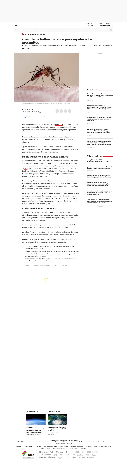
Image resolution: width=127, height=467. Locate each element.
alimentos (49, 254)
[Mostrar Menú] (16, 24)
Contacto (18, 446)
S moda (74, 457)
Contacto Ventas (28, 446)
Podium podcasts (59, 457)
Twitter (61, 111)
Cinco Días (67, 454)
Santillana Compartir (68, 452)
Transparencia (73, 448)
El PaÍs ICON (66, 457)
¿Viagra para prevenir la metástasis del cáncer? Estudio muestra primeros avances (100, 168)
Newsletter (108, 30)
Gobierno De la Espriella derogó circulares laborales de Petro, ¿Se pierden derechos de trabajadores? (98, 131)
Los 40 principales (51, 452)
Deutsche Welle (28, 110)
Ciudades (37, 30)
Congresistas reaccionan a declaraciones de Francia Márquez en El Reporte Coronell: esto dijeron (99, 107)
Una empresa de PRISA (28, 453)
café (25, 168)
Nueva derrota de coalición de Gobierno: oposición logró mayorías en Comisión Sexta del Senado (100, 95)
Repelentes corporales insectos (41, 265)
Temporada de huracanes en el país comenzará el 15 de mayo (57, 429)
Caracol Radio (63, 24)
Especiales (55, 30)
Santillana (59, 452)
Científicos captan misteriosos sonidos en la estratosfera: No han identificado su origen (35, 429)
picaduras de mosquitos (57, 130)
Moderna (51, 457)
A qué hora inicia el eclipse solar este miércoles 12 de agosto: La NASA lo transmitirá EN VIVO (99, 192)
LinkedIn (65, 111)
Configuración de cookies (60, 448)
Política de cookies (45, 448)
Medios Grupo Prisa (28, 458)
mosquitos (59, 124)
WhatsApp (69, 111)
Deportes (23, 30)
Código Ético (83, 448)
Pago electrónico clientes (50, 446)
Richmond (42, 457)
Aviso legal (89, 446)
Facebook (57, 111)
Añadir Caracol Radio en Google (36, 117)
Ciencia (27, 265)
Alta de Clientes (64, 446)
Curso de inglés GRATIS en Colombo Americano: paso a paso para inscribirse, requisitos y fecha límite (99, 142)
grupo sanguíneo (32, 251)
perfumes (52, 156)
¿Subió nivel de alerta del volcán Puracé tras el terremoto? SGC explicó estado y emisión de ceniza (99, 201)
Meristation (90, 457)
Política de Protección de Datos (102, 446)
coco (31, 204)
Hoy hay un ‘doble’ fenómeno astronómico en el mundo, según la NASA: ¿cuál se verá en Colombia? (98, 184)
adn (88, 452)
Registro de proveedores (76, 446)
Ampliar (76, 56)
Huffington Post (45, 454)
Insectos (56, 265)
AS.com (82, 452)
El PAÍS (43, 452)
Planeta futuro (87, 454)
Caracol (95, 452)
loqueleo (81, 457)
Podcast (30, 30)
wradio (60, 454)
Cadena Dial (73, 454)
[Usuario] (111, 30)
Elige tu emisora (105, 25)
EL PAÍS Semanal (79, 454)
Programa (91, 25)
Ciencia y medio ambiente (34, 34)
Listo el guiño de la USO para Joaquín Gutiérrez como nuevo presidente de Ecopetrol (99, 119)
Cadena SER (77, 452)
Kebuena (94, 454)
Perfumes (64, 265)
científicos (29, 232)
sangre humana (36, 147)
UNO (55, 454)
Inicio (16, 30)
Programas (45, 30)
